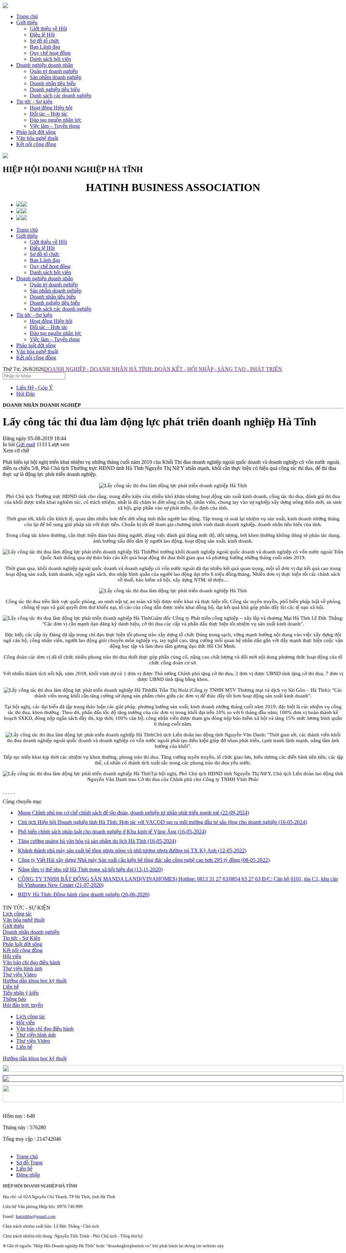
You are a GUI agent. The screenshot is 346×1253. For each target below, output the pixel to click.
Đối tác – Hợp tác (49, 327)
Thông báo (14, 999)
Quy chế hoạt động (50, 266)
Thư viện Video (19, 974)
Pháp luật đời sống (36, 132)
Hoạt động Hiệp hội (51, 321)
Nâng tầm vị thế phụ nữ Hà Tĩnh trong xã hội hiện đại (90, 869)
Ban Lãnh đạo (45, 260)
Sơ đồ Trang (29, 1162)
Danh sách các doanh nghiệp (60, 309)
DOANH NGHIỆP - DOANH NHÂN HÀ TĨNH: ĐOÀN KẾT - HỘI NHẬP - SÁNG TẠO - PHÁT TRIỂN (163, 369)
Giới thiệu (27, 22)
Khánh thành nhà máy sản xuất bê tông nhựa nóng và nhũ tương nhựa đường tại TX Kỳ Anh (132, 850)
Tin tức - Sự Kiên (21, 938)
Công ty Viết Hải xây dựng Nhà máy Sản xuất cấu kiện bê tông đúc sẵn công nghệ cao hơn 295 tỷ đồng (144, 860)
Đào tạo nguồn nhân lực (55, 333)
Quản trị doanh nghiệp (54, 284)
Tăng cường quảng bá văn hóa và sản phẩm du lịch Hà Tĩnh (97, 841)
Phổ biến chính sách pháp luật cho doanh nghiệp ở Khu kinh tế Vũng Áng (112, 831)
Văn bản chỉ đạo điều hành (31, 962)
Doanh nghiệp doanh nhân (44, 65)
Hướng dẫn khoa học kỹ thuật (35, 981)
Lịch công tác (17, 914)
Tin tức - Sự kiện (34, 101)
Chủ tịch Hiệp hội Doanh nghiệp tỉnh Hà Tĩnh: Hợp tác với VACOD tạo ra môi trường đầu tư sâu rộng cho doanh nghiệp (162, 822)
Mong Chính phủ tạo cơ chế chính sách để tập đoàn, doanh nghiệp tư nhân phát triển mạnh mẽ (133, 812)
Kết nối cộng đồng (36, 144)
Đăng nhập (28, 1175)
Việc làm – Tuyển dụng (55, 339)
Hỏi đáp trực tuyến (23, 1005)
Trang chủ (27, 16)
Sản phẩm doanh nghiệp (55, 290)
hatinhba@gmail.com (35, 1216)
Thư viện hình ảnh (22, 968)
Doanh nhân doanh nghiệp (31, 932)
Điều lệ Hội (42, 248)
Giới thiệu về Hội (48, 242)
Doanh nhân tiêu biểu (53, 297)
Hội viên (12, 956)
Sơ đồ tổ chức (44, 254)
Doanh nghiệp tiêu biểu (55, 303)
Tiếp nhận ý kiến (21, 993)
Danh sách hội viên (50, 272)
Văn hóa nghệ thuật (37, 138)
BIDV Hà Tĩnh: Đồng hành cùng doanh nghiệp (83, 894)
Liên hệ (11, 987)
